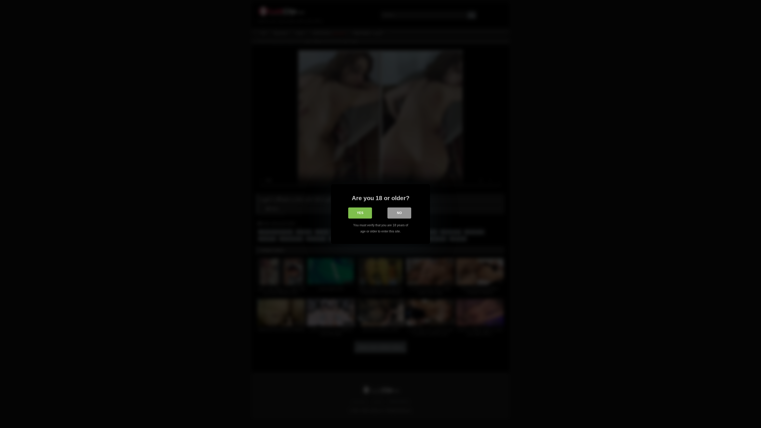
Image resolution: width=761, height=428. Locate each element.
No (399, 213)
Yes (360, 213)
